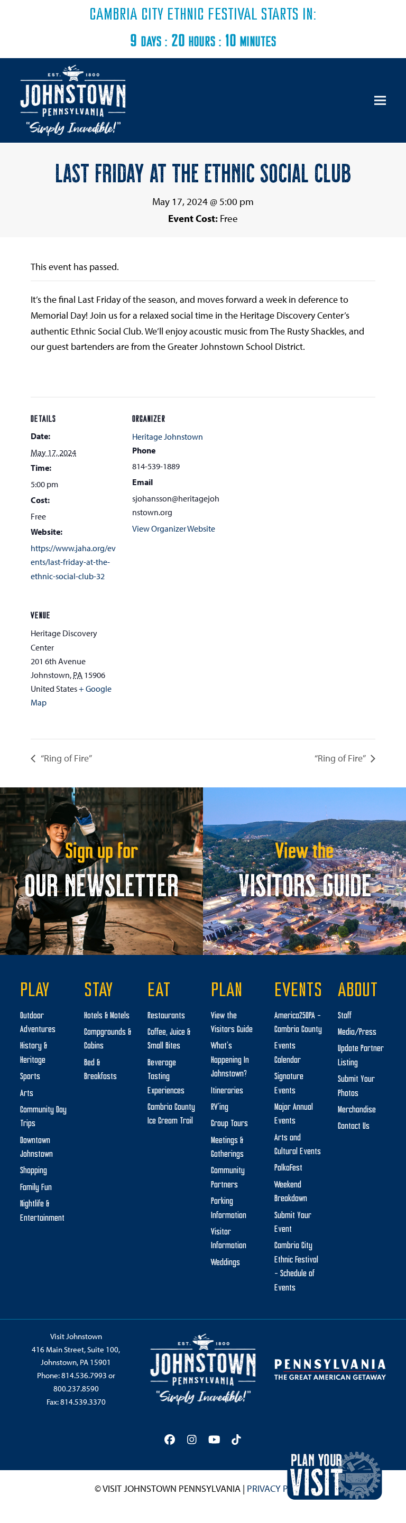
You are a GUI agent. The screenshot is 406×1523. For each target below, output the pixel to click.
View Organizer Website (173, 528)
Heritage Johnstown (167, 436)
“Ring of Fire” (65, 758)
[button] (380, 100)
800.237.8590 (76, 1388)
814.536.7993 (84, 1375)
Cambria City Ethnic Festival (173, 15)
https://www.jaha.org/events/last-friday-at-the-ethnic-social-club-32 (73, 562)
